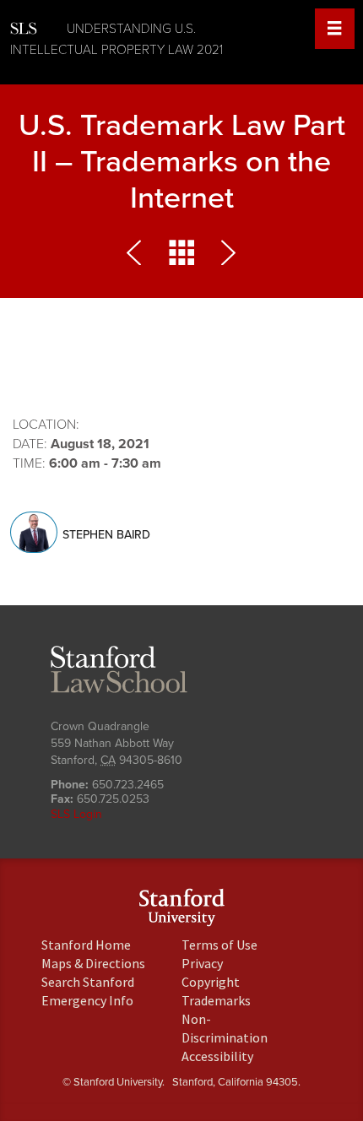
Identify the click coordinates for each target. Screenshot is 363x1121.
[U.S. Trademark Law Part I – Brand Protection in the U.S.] (138, 257)
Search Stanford (87, 981)
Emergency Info (87, 1000)
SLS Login (76, 814)
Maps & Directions (93, 963)
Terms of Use (219, 944)
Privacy (202, 963)
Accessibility (217, 1056)
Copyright (211, 981)
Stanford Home (86, 944)
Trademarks (216, 1000)
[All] (181, 257)
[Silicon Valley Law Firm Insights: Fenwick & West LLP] (225, 257)
